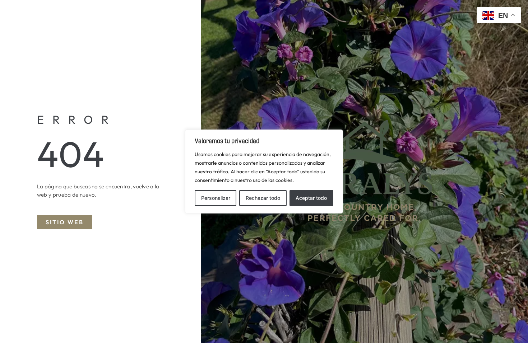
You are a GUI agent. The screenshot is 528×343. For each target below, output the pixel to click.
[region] (264, 171)
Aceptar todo (311, 198)
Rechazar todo (263, 198)
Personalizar (215, 198)
